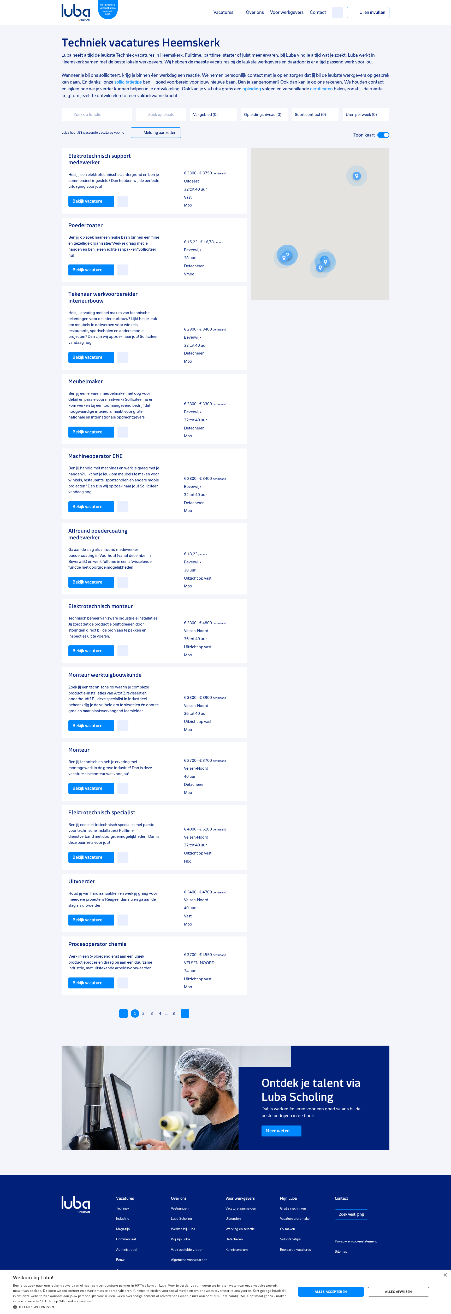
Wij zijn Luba (180, 1239)
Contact (318, 12)
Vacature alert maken (295, 1219)
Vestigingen (179, 1208)
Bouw (120, 1260)
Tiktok (374, 1230)
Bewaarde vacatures (295, 1250)
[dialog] (225, 1292)
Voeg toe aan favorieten (122, 201)
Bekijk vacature (87, 201)
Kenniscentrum (236, 1250)
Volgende (185, 1013)
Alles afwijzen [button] (398, 1291)
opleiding (251, 88)
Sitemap (341, 1251)
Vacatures (223, 12)
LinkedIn (353, 1230)
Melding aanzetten (160, 133)
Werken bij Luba (183, 1229)
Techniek (122, 1208)
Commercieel (126, 1239)
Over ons (255, 12)
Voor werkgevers (287, 12)
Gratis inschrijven (293, 1208)
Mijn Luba (288, 1198)
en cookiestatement (362, 1241)
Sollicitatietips (290, 1239)
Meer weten (277, 1130)
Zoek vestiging (351, 1214)
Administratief (126, 1250)
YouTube (363, 1230)
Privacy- (341, 1241)
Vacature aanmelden (240, 1208)
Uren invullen (372, 12)
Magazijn (123, 1229)
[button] (356, 175)
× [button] (445, 1275)
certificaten (321, 88)
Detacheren (234, 1239)
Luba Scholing (181, 1219)
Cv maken (287, 1229)
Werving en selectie (240, 1229)
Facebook (345, 1230)
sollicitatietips (128, 82)
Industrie (122, 1219)
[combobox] (97, 114)
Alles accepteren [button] (331, 1291)
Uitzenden (233, 1219)
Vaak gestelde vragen (187, 1250)
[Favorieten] (337, 12)
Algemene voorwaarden (189, 1260)
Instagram (337, 1230)
